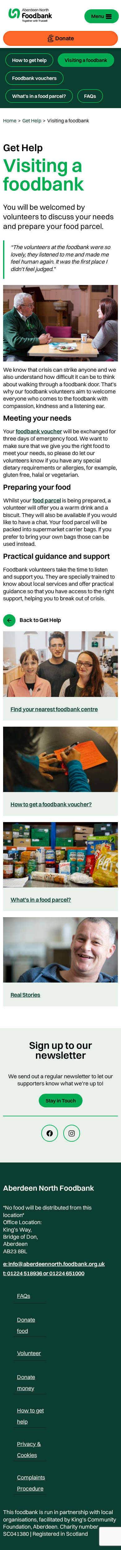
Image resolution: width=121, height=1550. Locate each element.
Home (9, 120)
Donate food (26, 1320)
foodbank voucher (39, 431)
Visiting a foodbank (86, 60)
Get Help (31, 120)
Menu (97, 16)
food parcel (47, 500)
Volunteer (29, 1353)
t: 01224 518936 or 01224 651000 (43, 1273)
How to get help (29, 60)
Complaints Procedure (31, 1478)
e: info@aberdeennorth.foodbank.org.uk (54, 1264)
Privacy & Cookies (29, 1445)
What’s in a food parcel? (39, 96)
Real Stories (25, 994)
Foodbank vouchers (34, 78)
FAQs (90, 96)
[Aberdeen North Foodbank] (30, 26)
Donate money (26, 1378)
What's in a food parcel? (41, 899)
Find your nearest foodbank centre (54, 709)
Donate (64, 38)
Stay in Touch (61, 1100)
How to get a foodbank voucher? (51, 804)
